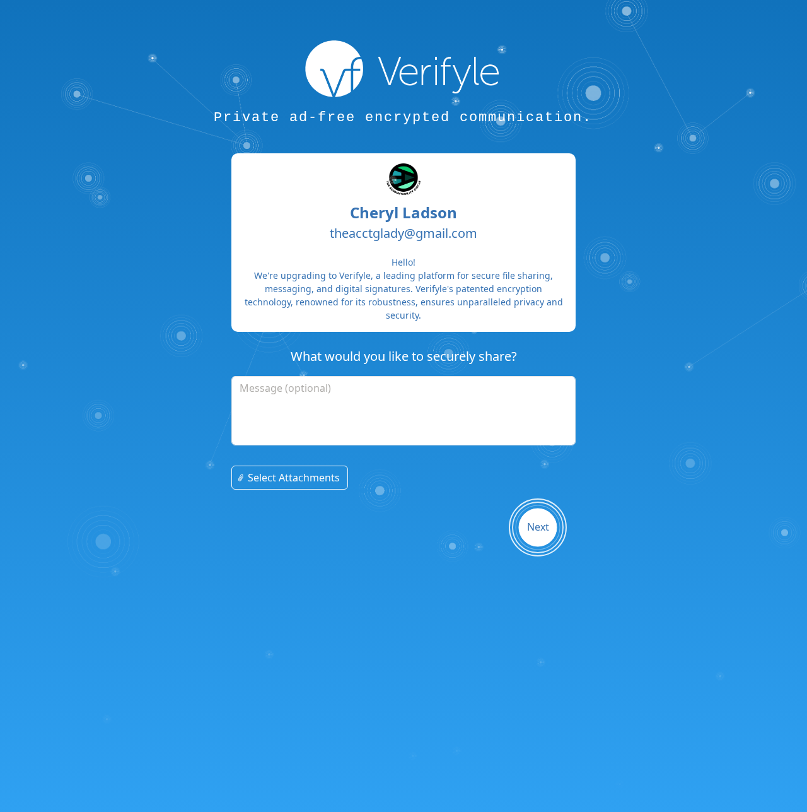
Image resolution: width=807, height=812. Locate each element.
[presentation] (403, 478)
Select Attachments (294, 478)
